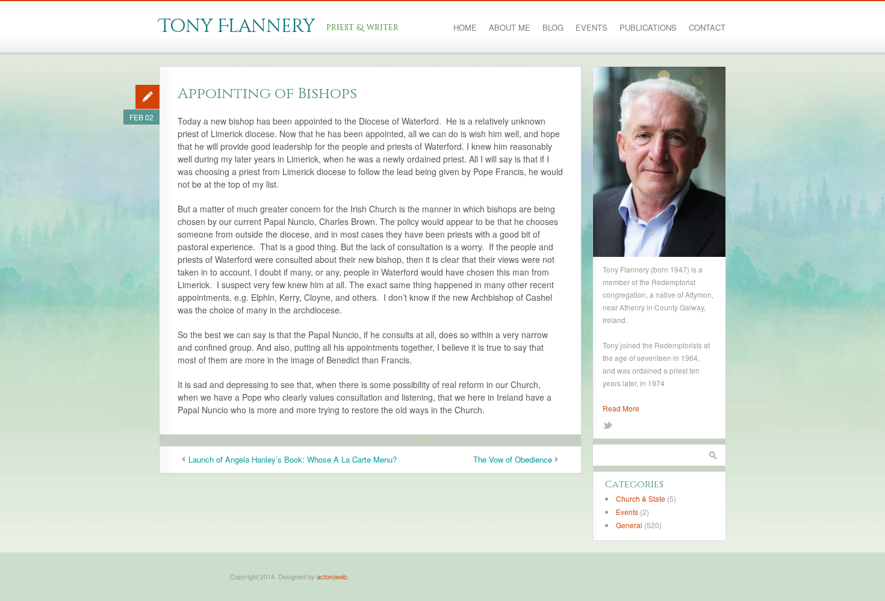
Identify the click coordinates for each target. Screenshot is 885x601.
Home (465, 27)
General (629, 525)
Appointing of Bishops (267, 93)
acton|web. (333, 576)
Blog (553, 27)
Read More (621, 408)
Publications (648, 27)
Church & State (640, 498)
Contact (707, 27)
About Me (509, 27)
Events (591, 27)
